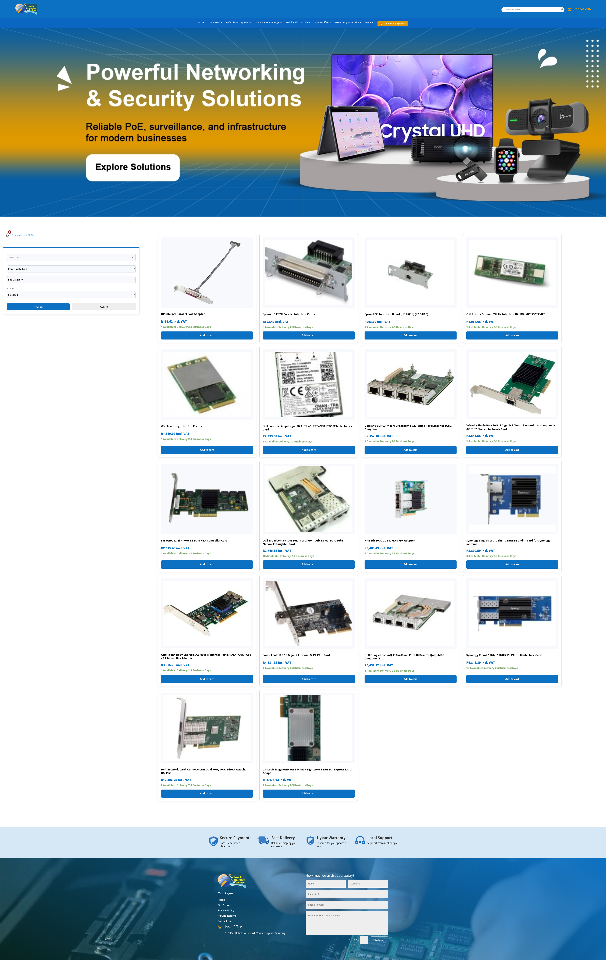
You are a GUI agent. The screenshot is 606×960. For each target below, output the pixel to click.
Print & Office (322, 22)
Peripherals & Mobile (297, 22)
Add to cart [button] (207, 335)
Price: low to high (17, 268)
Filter (38, 306)
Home (201, 22)
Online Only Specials (395, 23)
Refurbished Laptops (237, 22)
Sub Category (15, 279)
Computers (213, 22)
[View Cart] (569, 9)
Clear (104, 306)
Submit (379, 940)
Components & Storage (267, 22)
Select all (13, 294)
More (368, 22)
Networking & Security (347, 22)
